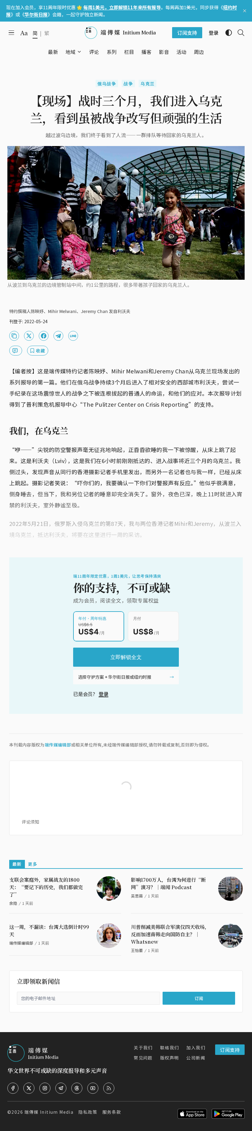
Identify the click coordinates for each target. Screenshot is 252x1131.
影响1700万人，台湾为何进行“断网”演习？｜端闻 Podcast (168, 883)
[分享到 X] (29, 336)
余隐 (13, 903)
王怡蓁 (137, 950)
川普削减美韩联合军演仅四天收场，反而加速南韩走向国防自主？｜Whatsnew (170, 934)
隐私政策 (87, 1112)
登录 (103, 694)
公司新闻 (195, 1058)
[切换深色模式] (226, 32)
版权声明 (169, 1058)
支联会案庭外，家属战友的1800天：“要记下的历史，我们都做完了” (46, 887)
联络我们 (169, 1047)
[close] (245, 11)
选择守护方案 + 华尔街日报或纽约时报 (114, 677)
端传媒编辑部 (58, 745)
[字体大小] (24, 33)
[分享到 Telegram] (58, 336)
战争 (128, 83)
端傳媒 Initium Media (48, 1112)
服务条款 (111, 1112)
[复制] (14, 336)
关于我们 (143, 1047)
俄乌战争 (106, 83)
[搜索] (238, 32)
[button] (70, 52)
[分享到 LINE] (73, 336)
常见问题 (143, 1058)
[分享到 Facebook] (44, 336)
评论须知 (30, 822)
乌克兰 (147, 83)
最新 (17, 864)
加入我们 (195, 1047)
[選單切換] (79, 51)
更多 (32, 864)
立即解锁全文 (126, 657)
